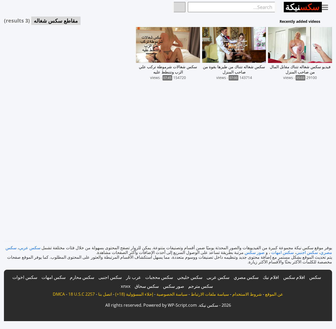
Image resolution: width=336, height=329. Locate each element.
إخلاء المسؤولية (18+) (134, 294)
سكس (315, 277)
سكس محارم (82, 277)
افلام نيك (271, 277)
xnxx (125, 286)
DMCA (59, 294)
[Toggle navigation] (327, 6)
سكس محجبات (159, 277)
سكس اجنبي (307, 252)
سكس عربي (29, 248)
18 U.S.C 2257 (81, 294)
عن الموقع (274, 294)
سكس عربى (218, 277)
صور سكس (255, 252)
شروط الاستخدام (247, 294)
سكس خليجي (189, 277)
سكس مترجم (200, 286)
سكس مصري (246, 277)
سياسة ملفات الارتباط (210, 294)
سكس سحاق (147, 286)
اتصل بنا (105, 294)
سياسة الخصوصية (171, 294)
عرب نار (133, 277)
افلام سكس (294, 277)
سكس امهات (282, 252)
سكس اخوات (24, 277)
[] (180, 7)
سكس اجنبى (110, 277)
